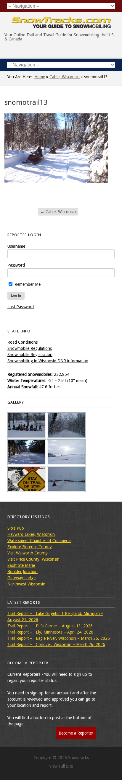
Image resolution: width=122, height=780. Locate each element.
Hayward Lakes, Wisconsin (31, 534)
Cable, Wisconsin (64, 76)
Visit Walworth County (27, 553)
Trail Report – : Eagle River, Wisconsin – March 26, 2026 (58, 638)
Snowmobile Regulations (29, 348)
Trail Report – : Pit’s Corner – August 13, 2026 (50, 626)
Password (16, 265)
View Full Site (61, 766)
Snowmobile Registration (29, 354)
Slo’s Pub (15, 528)
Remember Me (27, 284)
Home (39, 76)
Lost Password (20, 306)
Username (16, 246)
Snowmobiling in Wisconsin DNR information (47, 360)
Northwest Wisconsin (26, 584)
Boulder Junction (22, 571)
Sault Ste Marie (21, 565)
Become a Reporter (76, 733)
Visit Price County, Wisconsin (33, 559)
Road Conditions (22, 342)
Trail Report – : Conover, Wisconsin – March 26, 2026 (56, 644)
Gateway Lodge (21, 577)
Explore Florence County (29, 546)
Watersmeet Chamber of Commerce (39, 540)
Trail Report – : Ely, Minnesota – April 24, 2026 (50, 632)
